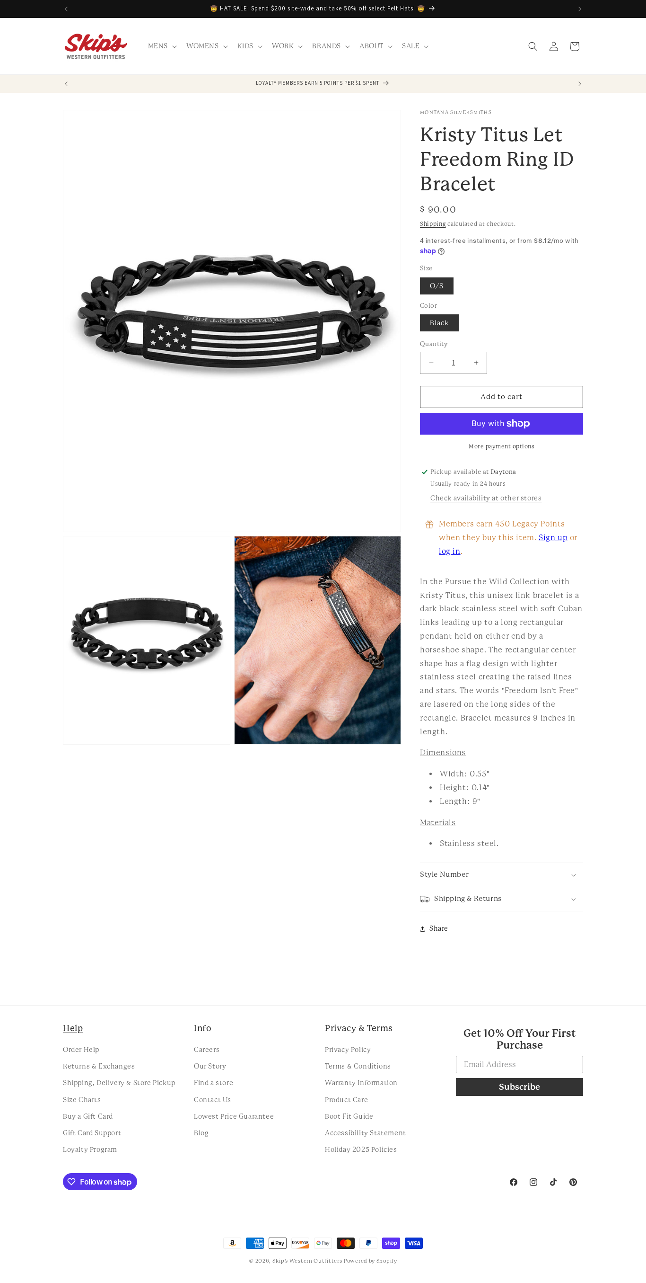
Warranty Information (361, 1083)
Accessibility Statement (365, 1133)
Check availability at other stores (485, 498)
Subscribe (519, 1087)
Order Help (81, 1049)
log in (450, 551)
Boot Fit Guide (349, 1116)
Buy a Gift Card (88, 1116)
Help (73, 1028)
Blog (201, 1133)
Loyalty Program (90, 1149)
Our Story (210, 1066)
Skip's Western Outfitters (307, 1261)
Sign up (553, 537)
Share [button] (438, 928)
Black (439, 323)
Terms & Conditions (358, 1066)
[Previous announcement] (66, 9)
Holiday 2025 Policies (361, 1149)
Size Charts (82, 1100)
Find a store (213, 1083)
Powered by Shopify (370, 1261)
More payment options (501, 446)
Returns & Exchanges (99, 1066)
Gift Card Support (92, 1133)
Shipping (433, 224)
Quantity (433, 343)
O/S (437, 286)
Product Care (346, 1100)
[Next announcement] (579, 9)
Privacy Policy (348, 1049)
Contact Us (212, 1100)
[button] (161, 46)
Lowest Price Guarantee (234, 1116)
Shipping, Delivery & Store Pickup (119, 1083)
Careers (206, 1049)
